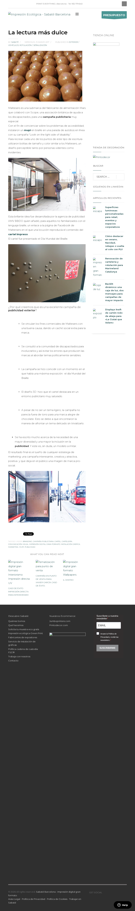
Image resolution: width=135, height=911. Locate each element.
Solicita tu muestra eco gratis (23, 629)
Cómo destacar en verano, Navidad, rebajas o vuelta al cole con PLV (114, 243)
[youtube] (114, 892)
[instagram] (15, 3)
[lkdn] (104, 892)
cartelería (67, 541)
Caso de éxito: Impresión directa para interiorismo (18, 591)
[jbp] (30, 3)
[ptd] (25, 3)
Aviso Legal (14, 899)
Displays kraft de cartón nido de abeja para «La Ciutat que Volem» (113, 316)
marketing (13, 547)
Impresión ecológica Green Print (25, 633)
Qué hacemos (15, 625)
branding (27, 541)
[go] (120, 176)
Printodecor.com (58, 625)
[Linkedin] (10, 3)
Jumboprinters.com (59, 621)
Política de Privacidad (33, 899)
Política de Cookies (57, 899)
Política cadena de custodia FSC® (23, 651)
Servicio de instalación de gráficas (22, 643)
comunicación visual (18, 544)
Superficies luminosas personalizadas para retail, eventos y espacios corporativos (114, 217)
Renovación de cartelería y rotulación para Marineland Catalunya (114, 265)
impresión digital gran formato (44, 544)
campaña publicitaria (43, 541)
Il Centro (68, 580)
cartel (57, 541)
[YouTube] (20, 3)
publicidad (30, 547)
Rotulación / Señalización (33, 45)
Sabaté (15, 42)
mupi (21, 547)
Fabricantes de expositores (22, 637)
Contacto (13, 660)
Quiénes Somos (16, 621)
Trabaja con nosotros (19, 656)
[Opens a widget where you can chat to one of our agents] (123, 905)
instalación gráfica (70, 544)
